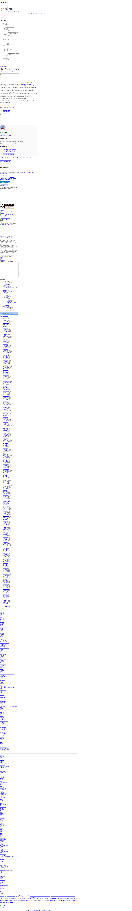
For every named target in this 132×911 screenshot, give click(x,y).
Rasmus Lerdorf (22, 900)
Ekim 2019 (5, 422)
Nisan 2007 (5, 603)
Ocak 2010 (5, 566)
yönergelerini (3, 95)
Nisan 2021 (5, 399)
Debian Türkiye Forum (5, 646)
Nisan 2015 (5, 488)
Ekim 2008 (5, 585)
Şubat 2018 (5, 446)
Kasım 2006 (5, 606)
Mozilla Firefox (3, 747)
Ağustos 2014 (6, 498)
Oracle (1, 770)
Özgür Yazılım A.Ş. (4, 772)
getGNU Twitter (3, 679)
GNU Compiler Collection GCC (7, 687)
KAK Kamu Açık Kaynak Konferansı (8, 706)
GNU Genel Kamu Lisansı (45, 898)
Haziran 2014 (6, 501)
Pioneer (1, 791)
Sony (1, 836)
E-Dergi (7, 44)
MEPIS (1, 743)
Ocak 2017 (5, 462)
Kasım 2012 (5, 524)
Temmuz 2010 (6, 559)
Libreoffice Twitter (4, 721)
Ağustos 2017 (6, 454)
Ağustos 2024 (6, 350)
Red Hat (2, 809)
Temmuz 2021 (6, 396)
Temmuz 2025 (6, 336)
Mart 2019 (5, 430)
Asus (1, 620)
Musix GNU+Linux (4, 749)
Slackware (2, 829)
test (35, 87)
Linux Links (2, 729)
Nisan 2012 (5, 533)
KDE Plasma (73, 898)
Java (1, 703)
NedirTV (7, 55)
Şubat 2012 (5, 535)
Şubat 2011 (5, 550)
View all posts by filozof (6, 135)
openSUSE (2, 768)
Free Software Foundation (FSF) (7, 674)
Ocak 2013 (5, 522)
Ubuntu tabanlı (52, 900)
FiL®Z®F (2, 907)
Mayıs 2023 (5, 368)
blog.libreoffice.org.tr (12, 33)
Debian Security (3, 644)
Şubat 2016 (5, 476)
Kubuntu (2, 713)
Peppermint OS (3, 782)
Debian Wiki (3, 645)
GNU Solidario (3, 688)
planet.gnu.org (3, 794)
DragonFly (2, 655)
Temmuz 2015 (6, 485)
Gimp (7, 46)
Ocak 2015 (5, 492)
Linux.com (2, 723)
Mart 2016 (5, 475)
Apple (1, 615)
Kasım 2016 (5, 465)
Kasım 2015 (5, 480)
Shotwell (2, 825)
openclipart (2, 762)
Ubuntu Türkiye (3, 865)
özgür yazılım (16, 902)
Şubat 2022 (5, 387)
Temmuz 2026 (6, 321)
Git (0, 681)
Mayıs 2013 (5, 517)
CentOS (2, 630)
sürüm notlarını (13, 98)
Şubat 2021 (5, 402)
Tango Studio (3, 854)
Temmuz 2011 (6, 544)
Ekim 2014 (5, 496)
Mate (1, 742)
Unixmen (2, 871)
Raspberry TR (3, 807)
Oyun (7, 50)
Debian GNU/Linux (4, 643)
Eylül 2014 (5, 497)
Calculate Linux (3, 627)
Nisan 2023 (5, 370)
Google (1, 692)
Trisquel (2, 862)
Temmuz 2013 (6, 514)
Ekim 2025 (5, 332)
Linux (7, 28)
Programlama (6, 39)
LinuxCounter (3, 724)
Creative (2, 636)
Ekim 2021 (5, 392)
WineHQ (2, 882)
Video (4, 45)
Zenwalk (2, 888)
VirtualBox (2, 876)
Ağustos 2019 (6, 424)
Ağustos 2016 (6, 469)
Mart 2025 (5, 341)
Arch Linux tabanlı (10, 896)
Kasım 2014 (5, 495)
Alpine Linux (3, 612)
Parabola (2, 776)
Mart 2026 (5, 326)
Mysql (1, 750)
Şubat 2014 (5, 506)
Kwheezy (2, 714)
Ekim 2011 (5, 540)
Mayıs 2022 (5, 383)
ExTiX (1, 667)
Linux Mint (2, 732)
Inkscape (2, 698)
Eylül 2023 (5, 363)
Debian (9, 30)
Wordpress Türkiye (4, 885)
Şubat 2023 (5, 372)
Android (2, 613)
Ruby (1, 812)
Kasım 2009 (5, 569)
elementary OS (3, 661)
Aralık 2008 (5, 582)
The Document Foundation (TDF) (26, 84)
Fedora (1, 669)
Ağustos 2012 (6, 528)
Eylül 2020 (5, 408)
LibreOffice (2, 718)
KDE (1, 709)
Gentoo (1, 677)
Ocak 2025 (5, 344)
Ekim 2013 (5, 511)
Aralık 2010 (5, 553)
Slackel (1, 828)
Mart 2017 (5, 460)
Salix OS (2, 814)
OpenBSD (2, 761)
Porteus (1, 798)
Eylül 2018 (5, 438)
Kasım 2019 (5, 420)
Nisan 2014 (5, 503)
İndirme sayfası (6, 104)
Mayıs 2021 (5, 398)
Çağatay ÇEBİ (3, 640)
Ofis (6, 38)
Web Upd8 (2, 880)
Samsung (2, 817)
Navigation (3, 2)
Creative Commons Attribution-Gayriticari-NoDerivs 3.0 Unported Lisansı (8, 178)
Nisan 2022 (5, 384)
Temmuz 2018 (6, 440)
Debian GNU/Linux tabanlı (58, 896)
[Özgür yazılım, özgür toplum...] (10, 12)
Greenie (1, 682)
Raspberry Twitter (4, 804)
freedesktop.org (19, 898)
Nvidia (1, 757)
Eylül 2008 (5, 586)
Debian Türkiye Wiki (4, 648)
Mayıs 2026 (5, 324)
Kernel (1, 711)
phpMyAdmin (3, 788)
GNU (1, 685)
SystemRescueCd (4, 851)
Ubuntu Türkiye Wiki (4, 866)
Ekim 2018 (5, 436)
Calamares (33, 896)
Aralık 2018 (5, 434)
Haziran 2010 (6, 560)
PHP (1, 786)
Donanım (5, 24)
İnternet (4, 40)
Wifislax (2, 881)
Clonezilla (2, 633)
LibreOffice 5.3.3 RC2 (5, 157)
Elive (1, 662)
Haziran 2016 (6, 471)
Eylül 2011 (5, 542)
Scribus (1, 819)
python (19, 900)
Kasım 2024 (5, 346)
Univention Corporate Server (6, 870)
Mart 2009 (5, 579)
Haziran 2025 (6, 337)
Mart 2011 (5, 549)
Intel (1, 700)
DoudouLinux (3, 654)
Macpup (2, 738)
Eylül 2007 (5, 600)
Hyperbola (2, 697)
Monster (2, 745)
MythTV (2, 755)
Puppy (1, 799)
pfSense (1, 783)
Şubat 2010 (5, 565)
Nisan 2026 (5, 325)
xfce (1, 902)
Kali (1, 707)
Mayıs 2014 (5, 502)
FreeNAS (2, 671)
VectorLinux (2, 873)
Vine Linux (2, 875)
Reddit (1, 808)
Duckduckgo (3, 659)
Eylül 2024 (5, 349)
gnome (27, 898)
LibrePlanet (2, 722)
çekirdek (9, 902)
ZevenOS (2, 890)
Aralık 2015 (5, 478)
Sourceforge (2, 838)
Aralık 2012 (5, 523)
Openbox (2, 760)
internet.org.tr (3, 702)
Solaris (1, 834)
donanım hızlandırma (68, 896)
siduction (2, 826)
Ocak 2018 (5, 448)
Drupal (1, 657)
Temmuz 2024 (6, 351)
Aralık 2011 (5, 538)
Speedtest (2, 840)
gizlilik (23, 898)
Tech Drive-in (3, 855)
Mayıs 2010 (5, 561)
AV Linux (2, 622)
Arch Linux (2, 619)
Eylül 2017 (5, 453)
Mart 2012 (5, 534)
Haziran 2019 (6, 427)
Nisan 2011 (5, 548)
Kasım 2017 (5, 450)
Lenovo (1, 716)
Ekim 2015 (5, 481)
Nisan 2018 (5, 444)
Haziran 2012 (6, 530)
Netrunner (2, 756)
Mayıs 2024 (5, 354)
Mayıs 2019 (5, 428)
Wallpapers (5, 58)
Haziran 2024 (6, 352)
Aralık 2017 (5, 449)
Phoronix (2, 784)
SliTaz (1, 831)
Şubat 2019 (5, 431)
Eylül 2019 (5, 423)
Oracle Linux (3, 771)
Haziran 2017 (6, 456)
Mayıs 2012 (5, 532)
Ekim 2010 (5, 555)
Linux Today (3, 733)
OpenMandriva (3, 763)
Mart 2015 (5, 490)
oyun (16, 900)
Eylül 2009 (5, 571)
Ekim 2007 (5, 598)
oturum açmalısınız (14, 169)
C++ (30, 896)
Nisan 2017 (5, 459)
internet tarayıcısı (65, 898)
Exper (1, 666)
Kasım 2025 (5, 331)
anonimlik (2, 896)
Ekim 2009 (5, 570)
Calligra (1, 628)
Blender (1, 624)
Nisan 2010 (5, 563)
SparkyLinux (3, 839)
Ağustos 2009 (6, 573)
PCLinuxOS (2, 778)
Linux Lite (2, 728)
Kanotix (2, 708)
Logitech (2, 735)
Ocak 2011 (5, 551)
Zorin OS (2, 891)
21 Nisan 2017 (30, 82)
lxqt (9, 900)
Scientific (2, 818)
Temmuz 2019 (6, 425)
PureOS (1, 800)
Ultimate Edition (3, 868)
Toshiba (1, 861)
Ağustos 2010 (6, 558)
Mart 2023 (5, 371)
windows (74, 900)
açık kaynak (15, 896)
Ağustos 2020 (6, 409)
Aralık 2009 (5, 568)
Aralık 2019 (5, 419)
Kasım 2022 (5, 376)
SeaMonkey (2, 821)
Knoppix (2, 712)
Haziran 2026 (6, 323)
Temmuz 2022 (6, 381)
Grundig (2, 693)
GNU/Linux (5, 25)
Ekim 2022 (5, 377)
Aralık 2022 (5, 375)
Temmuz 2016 (6, 470)
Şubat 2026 (5, 328)
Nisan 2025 (5, 340)
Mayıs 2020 (5, 413)
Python (7, 48)
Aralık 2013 (5, 508)
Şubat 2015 (5, 491)
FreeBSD (2, 670)
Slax (1, 830)
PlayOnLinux (3, 795)
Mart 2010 (5, 564)
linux (7, 900)
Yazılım (4, 34)
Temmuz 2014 (6, 500)
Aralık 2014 (5, 493)
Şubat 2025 (5, 342)
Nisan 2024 (5, 355)
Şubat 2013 (5, 521)
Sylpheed (2, 847)
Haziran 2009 (6, 575)
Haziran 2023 (6, 367)
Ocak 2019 (5, 433)
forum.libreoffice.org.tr (13, 32)
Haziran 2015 (6, 486)
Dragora (2, 656)
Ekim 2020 (5, 407)
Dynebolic (2, 660)
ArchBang (2, 618)
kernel (2, 900)
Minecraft (10, 51)
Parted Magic (3, 777)
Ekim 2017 (5, 451)
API (5, 896)
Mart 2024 (5, 356)
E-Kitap (7, 43)
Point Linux (2, 797)
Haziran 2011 (6, 545)
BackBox (2, 623)
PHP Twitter (2, 787)
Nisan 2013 (5, 518)
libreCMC (2, 717)
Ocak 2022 (5, 388)
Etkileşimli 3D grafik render (11, 898)
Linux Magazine (3, 730)
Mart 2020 (5, 415)
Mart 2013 (5, 519)
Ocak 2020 (5, 418)
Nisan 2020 (5, 414)
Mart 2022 (5, 386)
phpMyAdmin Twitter (5, 789)
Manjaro (2, 740)
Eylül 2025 (5, 334)
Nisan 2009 (5, 577)
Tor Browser (3, 860)
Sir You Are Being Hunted (13, 53)
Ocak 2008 (5, 596)
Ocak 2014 (5, 507)
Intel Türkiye (3, 701)
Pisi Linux (2, 792)
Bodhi (1, 625)
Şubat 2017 (5, 461)
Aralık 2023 (5, 360)
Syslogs (1, 849)
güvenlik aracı (59, 898)
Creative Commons (4, 638)
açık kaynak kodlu (23, 896)
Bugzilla (27, 95)
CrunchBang (3, 639)
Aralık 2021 (5, 389)
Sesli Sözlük (2, 824)
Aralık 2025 (5, 330)
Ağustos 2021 (6, 394)
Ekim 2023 (5, 362)
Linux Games (3, 726)
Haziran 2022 (6, 382)
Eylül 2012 (5, 527)
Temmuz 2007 (6, 602)
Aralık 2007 (5, 597)
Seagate (1, 820)
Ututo (1, 872)
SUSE (1, 844)
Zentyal (1, 887)
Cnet (1, 635)
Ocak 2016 (5, 477)
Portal (9, 54)
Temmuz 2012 (6, 529)
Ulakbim (2, 867)
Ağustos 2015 (6, 483)
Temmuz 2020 (6, 410)
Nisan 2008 (5, 592)
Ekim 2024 (5, 347)
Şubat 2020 (5, 417)
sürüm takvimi (13, 157)
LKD (1, 734)
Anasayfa (5, 23)
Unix (57, 900)
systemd (2, 850)
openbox (14, 900)
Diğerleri (7, 56)
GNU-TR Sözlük (4, 691)
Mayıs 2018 (5, 443)
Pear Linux (2, 779)
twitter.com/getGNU (4, 237)
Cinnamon (2, 634)
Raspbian (2, 805)
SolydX (1, 835)
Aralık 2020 (5, 404)
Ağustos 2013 (6, 513)
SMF (1, 833)
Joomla (1, 704)
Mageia (1, 739)
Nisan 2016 (5, 474)
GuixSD (2, 695)
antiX (1, 614)
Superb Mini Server (4, 845)
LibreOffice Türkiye (4, 719)
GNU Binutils (3, 686)
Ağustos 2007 (6, 601)
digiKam (2, 651)
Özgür (4, 902)
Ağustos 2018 (6, 439)
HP (0, 696)
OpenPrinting (3, 767)
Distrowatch (2, 653)
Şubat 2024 (5, 357)
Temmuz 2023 (6, 366)
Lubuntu (2, 737)
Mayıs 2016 (5, 472)
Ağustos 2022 (6, 380)
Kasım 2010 (5, 554)
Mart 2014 (5, 504)
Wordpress (2, 883)
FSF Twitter (2, 676)
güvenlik (54, 898)
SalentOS (2, 813)
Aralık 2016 (5, 464)
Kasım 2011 (5, 539)
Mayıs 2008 (5, 591)
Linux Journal (3, 727)
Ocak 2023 (5, 373)
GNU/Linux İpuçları (10, 27)
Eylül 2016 (5, 467)
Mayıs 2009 (5, 576)
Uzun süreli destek (64, 900)
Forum (7, 29)
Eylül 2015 (5, 482)
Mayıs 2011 (5, 547)
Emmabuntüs (3, 665)
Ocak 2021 (5, 403)
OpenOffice (2, 765)
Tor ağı (46, 900)
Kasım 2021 (5, 391)
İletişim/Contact (6, 59)
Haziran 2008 (6, 590)
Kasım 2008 (5, 584)
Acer (1, 610)
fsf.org (1, 257)
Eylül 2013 (5, 512)
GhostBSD (2, 680)
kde (69, 898)
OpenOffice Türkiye (4, 766)
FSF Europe (2, 675)
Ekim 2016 (5, 466)
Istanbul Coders (9, 49)
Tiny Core (2, 859)
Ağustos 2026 (6, 320)
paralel (12, 93)
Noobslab (2, 758)
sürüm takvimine (8, 85)
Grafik (7, 37)
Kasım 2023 (5, 361)
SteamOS (2, 843)
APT (1, 617)
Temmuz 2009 (6, 574)
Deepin (1, 649)
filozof (2, 71)
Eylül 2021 (5, 393)
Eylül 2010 (5, 556)
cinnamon (36, 896)
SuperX (1, 846)
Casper (1, 629)
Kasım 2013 (5, 509)
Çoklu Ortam (8, 35)
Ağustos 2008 (6, 587)
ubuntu (48, 900)
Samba (1, 815)
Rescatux (2, 810)
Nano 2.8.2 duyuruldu (5, 161)
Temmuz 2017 (6, 455)
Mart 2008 (5, 594)
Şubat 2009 (5, 580)
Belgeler (4, 41)
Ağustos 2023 (6, 365)
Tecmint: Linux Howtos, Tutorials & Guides (9, 856)
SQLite (1, 841)
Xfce (1, 886)
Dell (1, 650)
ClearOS (2, 631)
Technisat (2, 857)
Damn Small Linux (4, 641)
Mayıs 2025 (5, 339)
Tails (1, 852)
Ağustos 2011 (6, 543)
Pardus (1, 774)
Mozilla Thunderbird (4, 748)
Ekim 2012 (5, 526)
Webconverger (3, 878)
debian (39, 896)
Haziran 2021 (6, 397)
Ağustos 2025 (6, 335)
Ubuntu (1, 864)
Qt (0, 773)
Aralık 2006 (5, 605)
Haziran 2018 (6, 441)
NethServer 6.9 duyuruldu (5, 160)
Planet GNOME (3, 793)
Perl (1, 781)
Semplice (2, 823)
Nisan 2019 (5, 429)
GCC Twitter (3, 690)
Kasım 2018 (5, 435)
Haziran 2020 (6, 412)
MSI (1, 744)
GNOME (2, 683)
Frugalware (2, 672)
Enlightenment (3, 664)
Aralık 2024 (5, 345)
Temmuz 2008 (6, 589)
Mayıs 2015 (5, 487)
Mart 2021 (5, 401)
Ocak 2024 (5, 358)
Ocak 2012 (5, 537)
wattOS (1, 877)
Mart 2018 (5, 445)
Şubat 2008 (5, 595)
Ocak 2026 (5, 329)
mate (11, 900)
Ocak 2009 (5, 581)
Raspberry (2, 803)
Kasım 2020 (5, 405)
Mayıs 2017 (5, 457)
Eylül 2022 (5, 378)
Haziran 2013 (6, 516)
